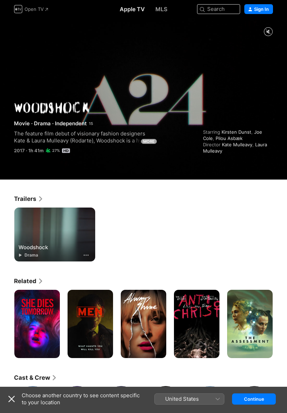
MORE (149, 141)
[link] (28, 199)
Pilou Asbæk (229, 138)
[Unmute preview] (268, 32)
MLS (161, 9)
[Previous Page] (7, 324)
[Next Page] (280, 324)
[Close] (11, 399)
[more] (86, 255)
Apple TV (132, 9)
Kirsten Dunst (236, 132)
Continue (254, 399)
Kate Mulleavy (237, 144)
